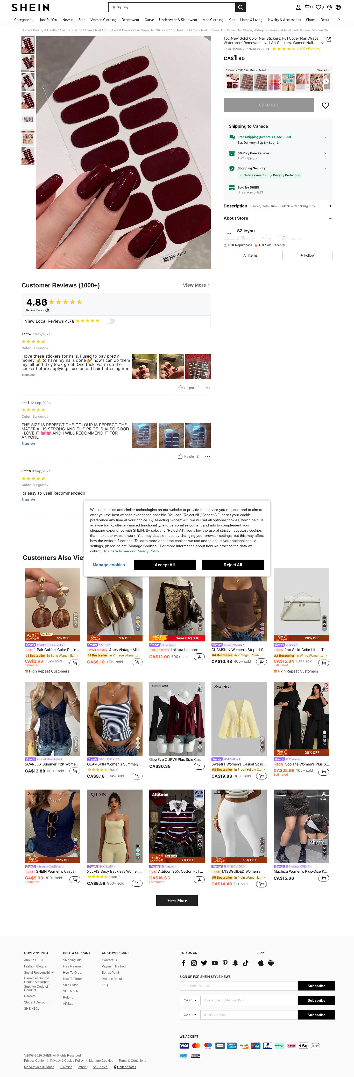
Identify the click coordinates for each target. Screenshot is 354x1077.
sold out (269, 105)
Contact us (109, 960)
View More (177, 900)
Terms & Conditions (132, 1060)
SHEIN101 (31, 1008)
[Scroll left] (333, 20)
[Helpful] (180, 388)
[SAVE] (325, 105)
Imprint (82, 1067)
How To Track (72, 979)
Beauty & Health (45, 30)
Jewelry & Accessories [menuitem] (284, 20)
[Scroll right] (339, 20)
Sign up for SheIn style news (205, 977)
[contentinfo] (257, 1046)
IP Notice (66, 1067)
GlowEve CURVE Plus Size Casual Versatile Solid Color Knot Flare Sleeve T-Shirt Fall (177, 759)
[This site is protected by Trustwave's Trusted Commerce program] (183, 1056)
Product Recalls (113, 979)
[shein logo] (30, 7)
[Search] (240, 7)
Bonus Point (110, 972)
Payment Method (114, 966)
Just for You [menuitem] (48, 20)
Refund (68, 997)
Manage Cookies (101, 1060)
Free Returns (72, 966)
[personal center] (298, 7)
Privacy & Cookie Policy (67, 1060)
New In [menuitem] (67, 20)
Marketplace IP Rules (39, 1067)
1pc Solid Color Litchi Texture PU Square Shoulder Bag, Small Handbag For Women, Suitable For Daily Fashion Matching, (302, 650)
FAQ (105, 985)
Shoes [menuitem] (310, 20)
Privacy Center (34, 1060)
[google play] (270, 965)
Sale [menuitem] (82, 20)
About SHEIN (33, 960)
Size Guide (71, 985)
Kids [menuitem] (232, 20)
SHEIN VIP (70, 991)
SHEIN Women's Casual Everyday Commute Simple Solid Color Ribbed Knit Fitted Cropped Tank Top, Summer (53, 871)
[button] (329, 7)
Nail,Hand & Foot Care (76, 30)
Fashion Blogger (35, 966)
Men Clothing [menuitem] (213, 20)
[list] (216, 963)
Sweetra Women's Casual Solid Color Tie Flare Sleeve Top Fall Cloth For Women (239, 764)
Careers (30, 996)
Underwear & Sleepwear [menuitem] (178, 20)
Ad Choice (100, 1067)
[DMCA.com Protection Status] (195, 1056)
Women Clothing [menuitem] (103, 20)
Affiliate (68, 1004)
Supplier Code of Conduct (36, 988)
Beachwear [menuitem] (130, 20)
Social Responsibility (39, 972)
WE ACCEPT (189, 1036)
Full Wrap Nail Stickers (151, 30)
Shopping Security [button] (252, 168)
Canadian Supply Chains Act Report (36, 980)
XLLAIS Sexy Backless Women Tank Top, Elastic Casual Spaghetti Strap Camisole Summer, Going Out (115, 871)
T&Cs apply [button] (246, 158)
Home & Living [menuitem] (251, 20)
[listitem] (232, 82)
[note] (52, 636)
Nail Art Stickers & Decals (113, 30)
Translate (28, 375)
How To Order (72, 972)
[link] (308, 7)
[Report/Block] (207, 388)
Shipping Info (72, 960)
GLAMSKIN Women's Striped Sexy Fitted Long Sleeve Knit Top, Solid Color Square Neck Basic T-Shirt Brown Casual (239, 650)
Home (26, 30)
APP (260, 953)
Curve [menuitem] (149, 20)
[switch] (110, 321)
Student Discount (36, 1002)
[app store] (261, 965)
